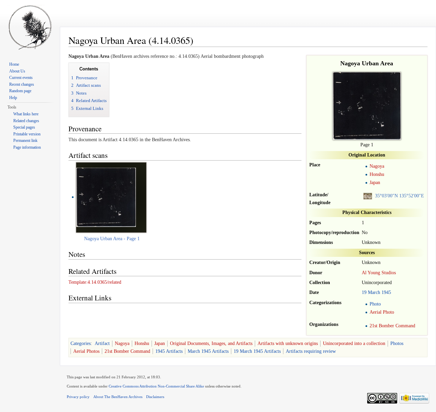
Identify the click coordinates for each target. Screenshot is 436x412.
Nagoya (377, 166)
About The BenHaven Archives (117, 397)
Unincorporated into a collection (354, 343)
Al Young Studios (379, 272)
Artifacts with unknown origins (288, 343)
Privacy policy (78, 397)
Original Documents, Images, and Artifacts (211, 343)
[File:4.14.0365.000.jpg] (106, 196)
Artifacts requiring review (311, 351)
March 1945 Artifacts (208, 351)
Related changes (26, 120)
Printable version (27, 134)
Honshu (377, 174)
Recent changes (21, 84)
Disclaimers (155, 397)
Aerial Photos (86, 351)
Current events (21, 77)
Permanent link (25, 140)
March (374, 292)
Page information (27, 147)
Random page (20, 90)
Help (13, 97)
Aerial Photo (382, 312)
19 (364, 292)
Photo (375, 304)
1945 (386, 292)
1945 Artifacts (169, 351)
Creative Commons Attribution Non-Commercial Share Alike (156, 386)
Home (14, 64)
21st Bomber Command (392, 325)
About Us (17, 71)
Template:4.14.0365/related (94, 282)
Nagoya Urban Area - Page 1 (112, 238)
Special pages (24, 127)
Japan (375, 182)
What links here (25, 114)
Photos (396, 343)
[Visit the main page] (30, 27)
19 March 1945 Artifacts (257, 351)
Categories (81, 343)
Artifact (102, 343)
